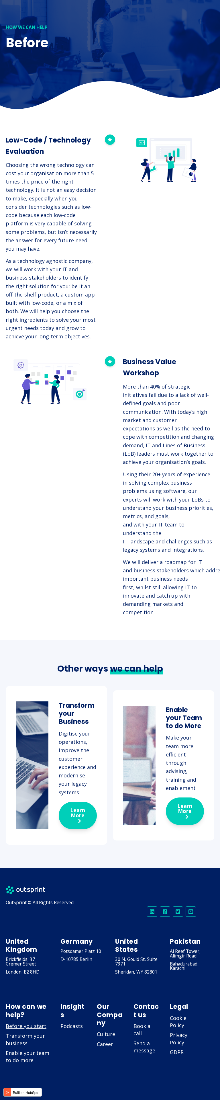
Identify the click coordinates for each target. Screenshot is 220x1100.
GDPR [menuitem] (177, 1052)
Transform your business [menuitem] (25, 1039)
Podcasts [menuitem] (71, 1026)
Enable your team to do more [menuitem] (27, 1057)
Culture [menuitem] (106, 1034)
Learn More (77, 813)
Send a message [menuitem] (144, 1047)
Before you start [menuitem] (26, 1026)
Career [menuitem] (105, 1044)
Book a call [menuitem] (141, 1030)
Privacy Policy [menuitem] (178, 1038)
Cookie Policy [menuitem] (178, 1022)
